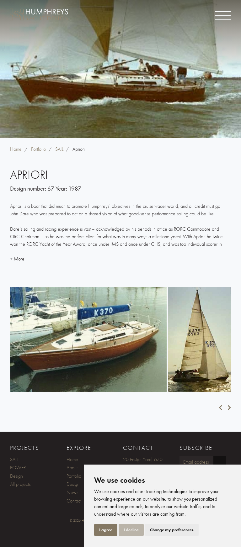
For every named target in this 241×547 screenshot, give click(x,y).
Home (72, 459)
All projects (20, 484)
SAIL (14, 459)
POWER (18, 467)
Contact (74, 500)
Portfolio (74, 476)
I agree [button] (105, 530)
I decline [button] (131, 530)
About (72, 467)
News (72, 492)
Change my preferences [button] (172, 530)
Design (16, 476)
